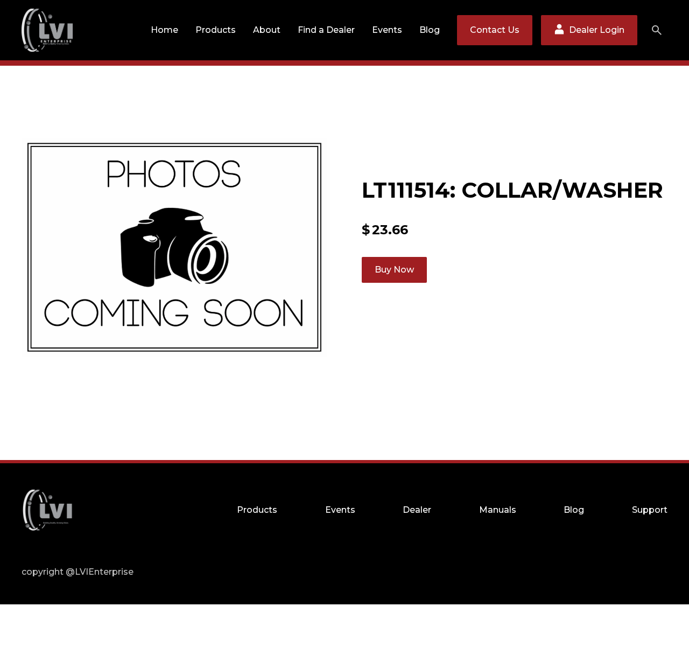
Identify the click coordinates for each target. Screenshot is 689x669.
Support (649, 510)
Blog (429, 30)
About (266, 30)
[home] (47, 30)
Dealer (417, 510)
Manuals (497, 510)
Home (164, 30)
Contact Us (494, 30)
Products (215, 30)
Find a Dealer (326, 30)
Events (387, 30)
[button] (215, 30)
